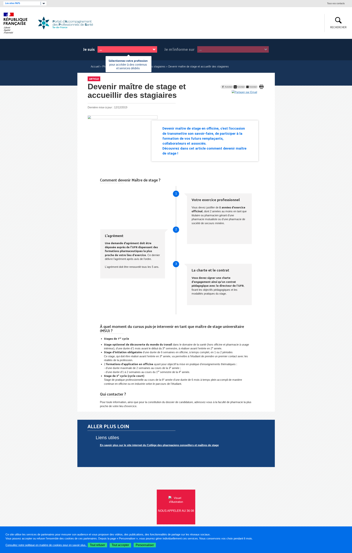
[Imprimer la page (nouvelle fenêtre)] (261, 86)
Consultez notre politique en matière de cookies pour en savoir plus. (46, 545)
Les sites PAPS (12, 3)
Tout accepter (120, 545)
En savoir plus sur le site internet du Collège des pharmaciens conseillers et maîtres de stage (159, 445)
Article (94, 79)
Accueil (95, 66)
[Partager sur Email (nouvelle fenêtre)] (244, 92)
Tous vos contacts (336, 3)
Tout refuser (97, 545)
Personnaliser (145, 545)
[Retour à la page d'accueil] (68, 23)
